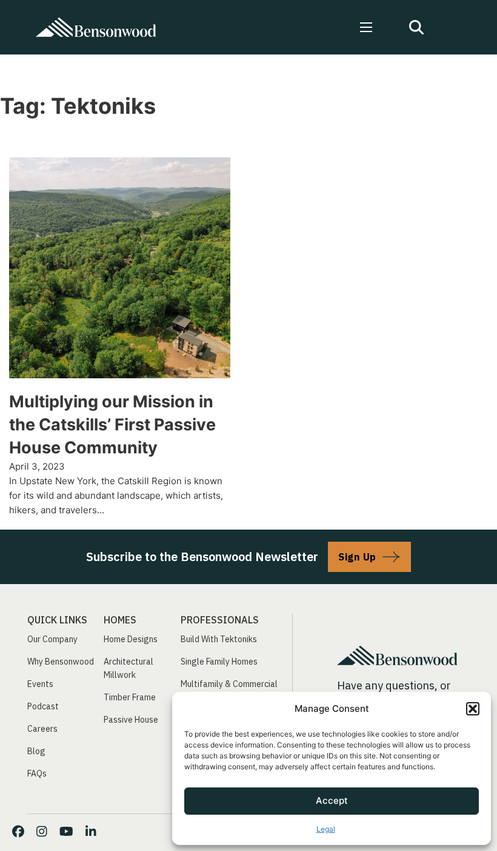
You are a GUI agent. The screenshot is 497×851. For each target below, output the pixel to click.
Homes (120, 620)
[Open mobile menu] (366, 27)
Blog (36, 751)
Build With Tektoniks (219, 639)
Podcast (43, 706)
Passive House (131, 719)
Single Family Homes (219, 661)
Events (40, 683)
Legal (325, 828)
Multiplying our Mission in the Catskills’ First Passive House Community (112, 425)
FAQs (37, 773)
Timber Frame (130, 697)
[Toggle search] (416, 27)
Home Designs (131, 639)
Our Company (52, 639)
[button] (473, 709)
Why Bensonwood (60, 661)
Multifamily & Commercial (229, 683)
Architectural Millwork (128, 668)
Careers (42, 728)
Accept (332, 800)
